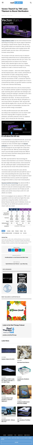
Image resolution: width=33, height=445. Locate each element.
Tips (15, 435)
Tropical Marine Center (8, 40)
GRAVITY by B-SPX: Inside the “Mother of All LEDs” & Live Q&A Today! (8, 380)
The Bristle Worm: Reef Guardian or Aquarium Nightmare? (7, 399)
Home (4, 435)
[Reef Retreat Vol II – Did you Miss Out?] (9, 412)
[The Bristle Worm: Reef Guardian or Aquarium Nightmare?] (9, 390)
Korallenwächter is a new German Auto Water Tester (16, 257)
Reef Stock (27, 435)
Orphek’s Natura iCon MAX (8, 359)
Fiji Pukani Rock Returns (23, 362)
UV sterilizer (16, 233)
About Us (20, 435)
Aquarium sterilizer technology (10, 183)
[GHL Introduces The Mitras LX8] (24, 412)
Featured (4, 357)
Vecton (24, 233)
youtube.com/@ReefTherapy (9, 335)
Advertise (10, 435)
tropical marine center (7, 233)
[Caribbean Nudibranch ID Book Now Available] (24, 392)
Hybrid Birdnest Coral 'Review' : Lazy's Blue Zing (16, 263)
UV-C (21, 233)
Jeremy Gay (4, 15)
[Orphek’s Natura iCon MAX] (9, 351)
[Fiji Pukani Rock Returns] (24, 352)
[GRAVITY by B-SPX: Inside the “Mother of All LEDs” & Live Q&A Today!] (9, 371)
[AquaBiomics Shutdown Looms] (24, 371)
